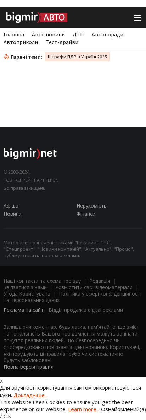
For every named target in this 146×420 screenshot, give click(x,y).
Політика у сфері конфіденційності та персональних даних (72, 296)
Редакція (99, 281)
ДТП (78, 34)
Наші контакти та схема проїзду (42, 281)
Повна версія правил (29, 366)
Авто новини (48, 34)
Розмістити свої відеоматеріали (94, 287)
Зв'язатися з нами (25, 287)
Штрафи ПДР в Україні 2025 (77, 56)
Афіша (11, 205)
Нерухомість (92, 205)
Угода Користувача (27, 293)
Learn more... (84, 409)
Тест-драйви (62, 42)
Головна (14, 34)
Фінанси (86, 213)
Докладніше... (30, 394)
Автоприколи (21, 42)
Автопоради (107, 34)
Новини (13, 213)
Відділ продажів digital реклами (86, 310)
